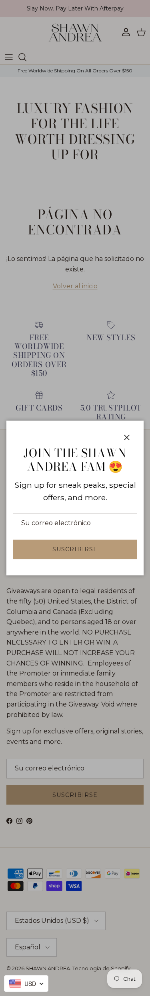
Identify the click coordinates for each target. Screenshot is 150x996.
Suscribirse (75, 549)
